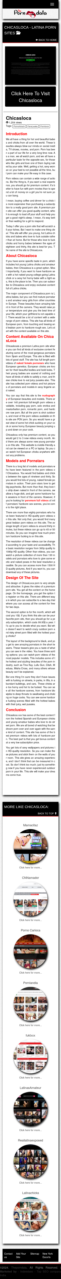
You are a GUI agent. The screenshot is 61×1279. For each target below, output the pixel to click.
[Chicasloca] (30, 65)
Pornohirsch (19, 126)
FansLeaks (32, 126)
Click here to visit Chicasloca (30, 96)
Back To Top (46, 813)
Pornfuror (44, 126)
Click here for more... (30, 867)
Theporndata (19, 1267)
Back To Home (47, 40)
